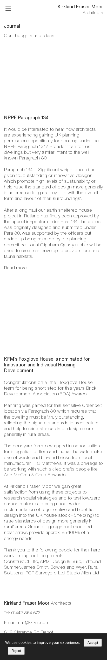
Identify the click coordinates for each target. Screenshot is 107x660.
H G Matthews (47, 463)
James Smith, (35, 567)
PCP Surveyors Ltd (45, 572)
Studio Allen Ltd (82, 572)
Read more (15, 267)
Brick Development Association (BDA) (50, 391)
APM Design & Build (60, 561)
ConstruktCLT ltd (21, 561)
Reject (16, 651)
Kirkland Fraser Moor (31, 486)
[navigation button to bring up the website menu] (8, 9)
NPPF (10, 117)
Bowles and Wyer (68, 567)
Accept (93, 643)
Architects (80, 9)
